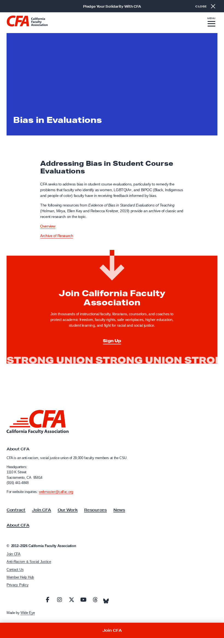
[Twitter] (71, 600)
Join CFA (41, 509)
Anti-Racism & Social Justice (29, 562)
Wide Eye (27, 613)
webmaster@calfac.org (56, 492)
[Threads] (95, 600)
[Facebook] (48, 600)
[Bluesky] (106, 599)
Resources (95, 509)
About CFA (18, 525)
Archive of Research (56, 236)
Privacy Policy (17, 585)
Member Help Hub (20, 577)
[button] (211, 23)
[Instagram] (59, 600)
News (119, 509)
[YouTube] (83, 600)
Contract (16, 509)
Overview (47, 226)
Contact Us (15, 570)
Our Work (68, 509)
